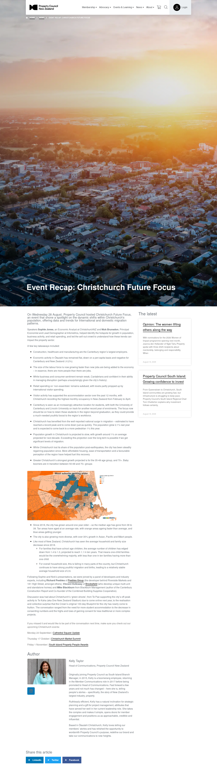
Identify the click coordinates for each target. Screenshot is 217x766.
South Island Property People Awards (68, 644)
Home (32, 18)
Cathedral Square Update (66, 632)
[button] (35, 760)
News (41, 18)
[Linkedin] (31, 691)
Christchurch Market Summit (66, 638)
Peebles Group (76, 580)
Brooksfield (91, 584)
